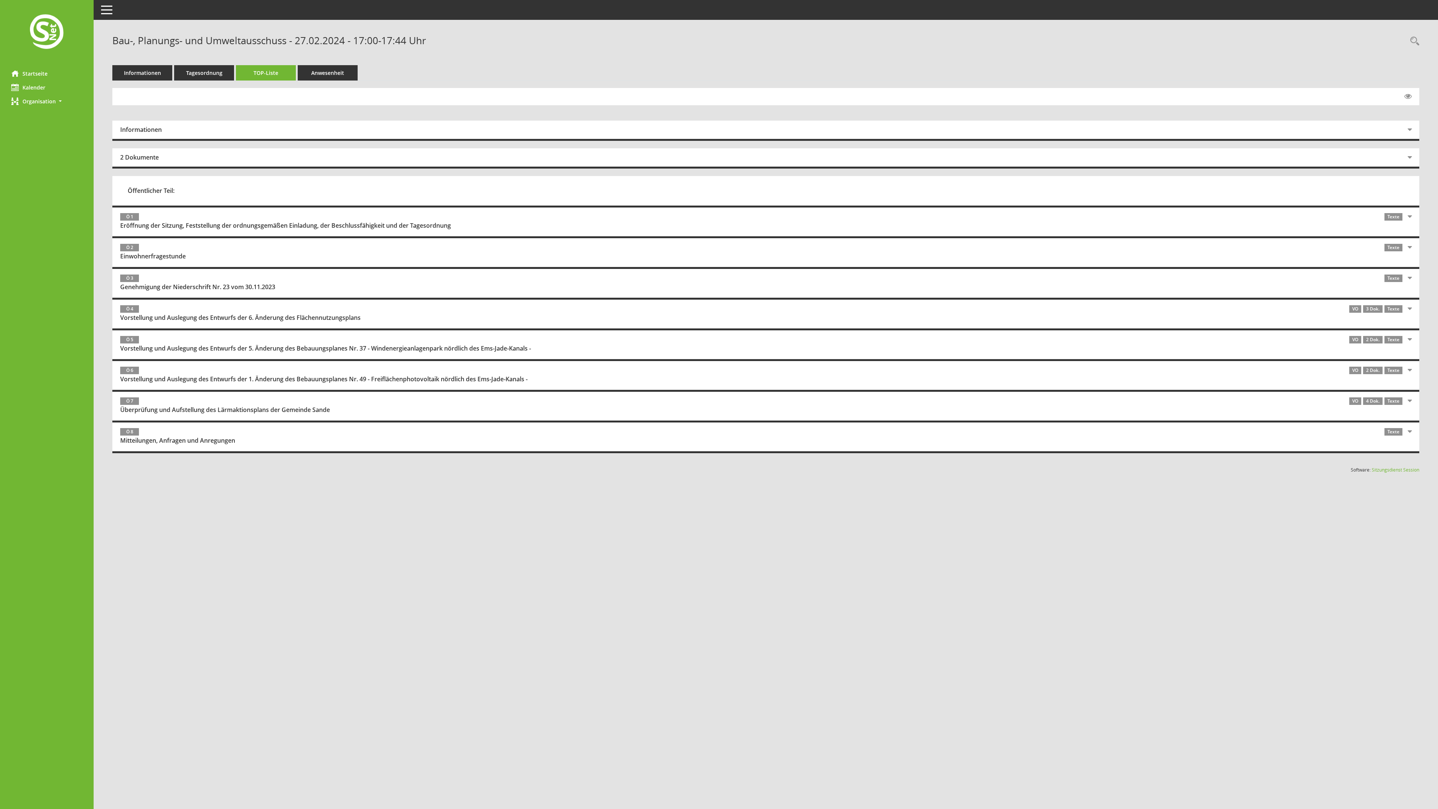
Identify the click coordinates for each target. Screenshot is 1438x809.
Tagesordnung (204, 72)
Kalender (33, 87)
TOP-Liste (266, 72)
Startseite (35, 73)
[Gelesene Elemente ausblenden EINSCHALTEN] (1408, 96)
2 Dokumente (139, 157)
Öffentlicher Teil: (151, 191)
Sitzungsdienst (1395, 470)
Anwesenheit (327, 72)
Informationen (142, 72)
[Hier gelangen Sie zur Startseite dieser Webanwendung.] (47, 32)
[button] (47, 101)
